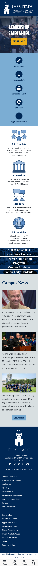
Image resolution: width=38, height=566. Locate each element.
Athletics (5, 488)
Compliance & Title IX (11, 499)
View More (19, 417)
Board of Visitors (9, 545)
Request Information (10, 526)
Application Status (9, 522)
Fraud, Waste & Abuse (11, 534)
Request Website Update (12, 495)
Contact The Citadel (10, 476)
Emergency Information (11, 480)
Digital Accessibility (10, 530)
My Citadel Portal (9, 507)
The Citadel (15, 469)
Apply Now (6, 484)
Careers (5, 541)
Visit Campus (7, 491)
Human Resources (9, 537)
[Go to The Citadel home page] (19, 8)
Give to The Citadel (10, 519)
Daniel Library (8, 515)
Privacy (5, 503)
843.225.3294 (19, 460)
